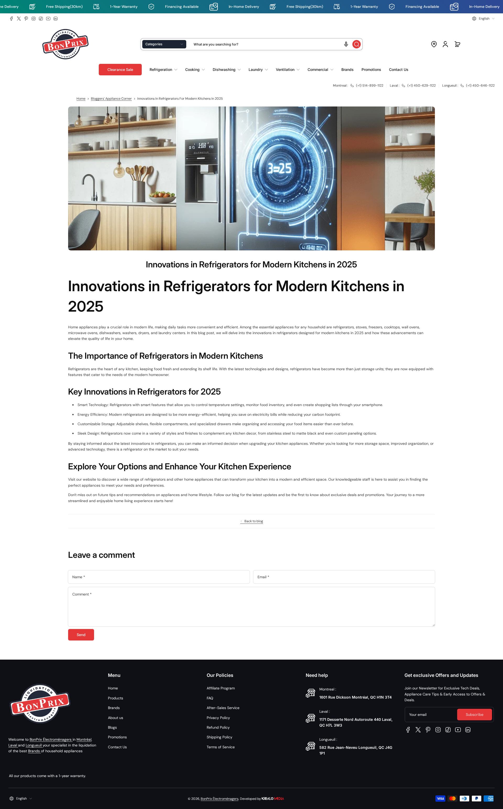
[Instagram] (33, 18)
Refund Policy (218, 727)
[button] (483, 18)
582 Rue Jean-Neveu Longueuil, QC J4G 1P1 (355, 750)
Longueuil (34, 745)
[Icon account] (445, 44)
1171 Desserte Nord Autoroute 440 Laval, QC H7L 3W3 (355, 722)
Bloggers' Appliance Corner (111, 99)
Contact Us (117, 747)
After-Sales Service (223, 707)
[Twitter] (19, 18)
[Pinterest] (26, 18)
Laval (13, 745)
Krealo (273, 798)
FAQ (210, 698)
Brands (34, 751)
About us (115, 717)
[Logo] (65, 44)
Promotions (117, 737)
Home (80, 99)
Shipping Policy (219, 737)
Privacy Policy (218, 717)
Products (115, 698)
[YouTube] (48, 18)
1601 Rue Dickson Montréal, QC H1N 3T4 (355, 697)
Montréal (83, 739)
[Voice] (346, 44)
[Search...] (356, 44)
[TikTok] (41, 18)
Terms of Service (221, 747)
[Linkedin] (55, 18)
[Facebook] (11, 18)
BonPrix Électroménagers (51, 739)
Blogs (112, 727)
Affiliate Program (221, 688)
